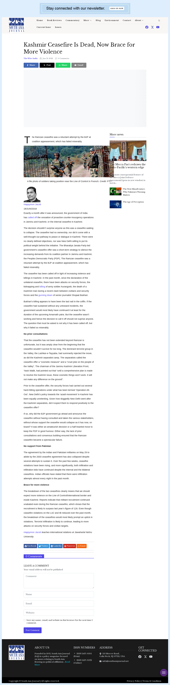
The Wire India (31, 58)
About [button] (138, 20)
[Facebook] (147, 27)
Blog (98, 20)
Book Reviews (54, 20)
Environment (112, 20)
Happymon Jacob (32, 204)
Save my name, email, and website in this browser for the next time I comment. (60, 621)
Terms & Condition (151, 681)
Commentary (73, 20)
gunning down (45, 295)
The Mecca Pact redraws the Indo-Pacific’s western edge (128, 166)
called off (32, 217)
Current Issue (44, 27)
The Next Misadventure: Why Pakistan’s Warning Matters (134, 192)
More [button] (86, 20)
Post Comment (32, 630)
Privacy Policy (134, 681)
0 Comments (63, 58)
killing (42, 286)
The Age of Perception (133, 202)
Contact (127, 20)
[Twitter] (152, 27)
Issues (58, 27)
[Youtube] (157, 27)
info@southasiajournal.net (115, 661)
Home (40, 20)
